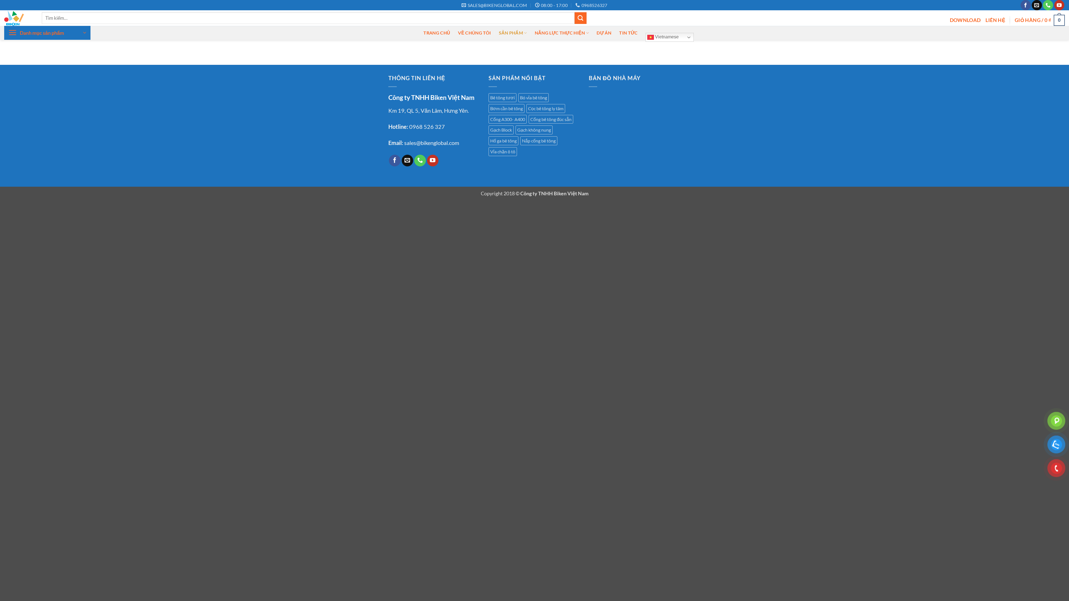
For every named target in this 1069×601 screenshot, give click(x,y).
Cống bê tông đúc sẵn (551, 119)
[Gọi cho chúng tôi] (1048, 5)
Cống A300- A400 (507, 119)
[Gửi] (580, 18)
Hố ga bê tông (503, 140)
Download (965, 20)
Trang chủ (436, 32)
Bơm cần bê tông (506, 108)
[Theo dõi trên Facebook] (1026, 5)
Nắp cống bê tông (539, 140)
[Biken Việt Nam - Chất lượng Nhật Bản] (18, 18)
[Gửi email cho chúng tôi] (1037, 5)
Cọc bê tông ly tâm (545, 108)
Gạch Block (501, 129)
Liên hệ (995, 20)
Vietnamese (666, 37)
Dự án (604, 32)
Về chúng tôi (474, 32)
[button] (1040, 20)
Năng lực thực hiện (560, 32)
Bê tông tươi (502, 97)
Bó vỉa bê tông (533, 97)
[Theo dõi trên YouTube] (1059, 5)
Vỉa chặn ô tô (502, 151)
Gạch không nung (534, 129)
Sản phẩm (511, 32)
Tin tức (628, 32)
